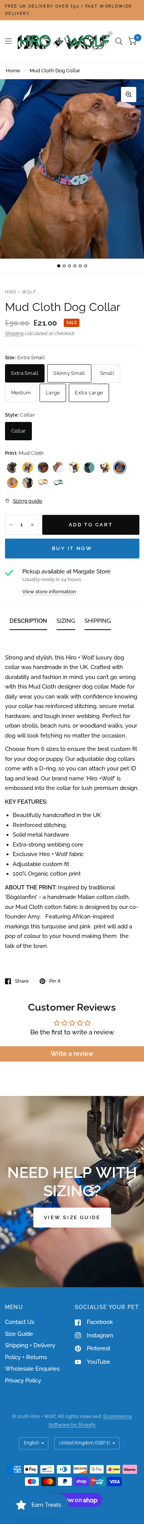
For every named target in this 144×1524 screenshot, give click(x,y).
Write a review (72, 1053)
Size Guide (19, 1333)
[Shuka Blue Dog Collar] (58, 467)
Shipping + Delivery (30, 1345)
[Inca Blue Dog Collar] (27, 467)
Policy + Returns (26, 1357)
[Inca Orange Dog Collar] (43, 467)
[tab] (28, 622)
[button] (72, 1218)
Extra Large (89, 393)
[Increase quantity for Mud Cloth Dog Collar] (32, 524)
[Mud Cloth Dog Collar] (119, 467)
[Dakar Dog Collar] (104, 467)
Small (107, 373)
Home (13, 70)
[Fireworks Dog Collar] (89, 467)
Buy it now (72, 548)
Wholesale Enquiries (32, 1368)
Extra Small (25, 373)
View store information (49, 591)
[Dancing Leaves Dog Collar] (58, 482)
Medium (21, 393)
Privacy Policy (23, 1380)
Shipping (14, 333)
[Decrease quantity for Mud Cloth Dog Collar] (11, 524)
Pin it (55, 981)
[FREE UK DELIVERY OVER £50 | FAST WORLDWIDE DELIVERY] (72, 10)
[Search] (119, 41)
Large (53, 393)
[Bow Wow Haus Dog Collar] (12, 482)
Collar (18, 431)
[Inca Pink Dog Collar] (12, 467)
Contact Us (19, 1322)
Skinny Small (69, 373)
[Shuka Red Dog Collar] (73, 467)
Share (22, 981)
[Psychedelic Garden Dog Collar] (43, 482)
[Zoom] (128, 94)
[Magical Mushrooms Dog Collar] (27, 482)
